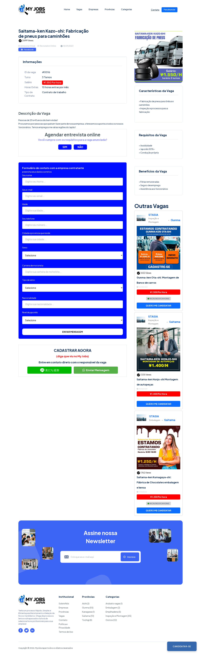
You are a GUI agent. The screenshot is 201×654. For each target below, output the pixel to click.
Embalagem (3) (113, 607)
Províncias (110, 9)
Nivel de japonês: (30, 312)
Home (67, 9)
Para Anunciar (169, 10)
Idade (25, 204)
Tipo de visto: (28, 280)
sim (65, 147)
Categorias (126, 9)
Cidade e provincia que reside (36, 233)
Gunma (175, 220)
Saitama (174, 321)
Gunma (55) (87, 607)
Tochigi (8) (87, 620)
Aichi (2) (85, 603)
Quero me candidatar (158, 305)
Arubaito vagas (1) (114, 603)
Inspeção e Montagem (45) (118, 615)
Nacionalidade (29, 298)
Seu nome (27, 175)
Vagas (79, 9)
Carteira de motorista (32, 265)
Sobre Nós (64, 603)
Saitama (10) (88, 615)
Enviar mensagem (72, 331)
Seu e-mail (27, 189)
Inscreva (131, 557)
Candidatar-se (182, 646)
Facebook (29, 49)
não (80, 147)
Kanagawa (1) (88, 611)
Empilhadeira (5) (113, 611)
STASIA (153, 214)
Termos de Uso (66, 631)
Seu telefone (28, 218)
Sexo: (25, 247)
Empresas (93, 9)
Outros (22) (111, 620)
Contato (155, 9)
